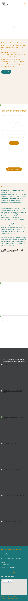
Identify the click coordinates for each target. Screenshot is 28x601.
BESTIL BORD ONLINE (14, 169)
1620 (2, 555)
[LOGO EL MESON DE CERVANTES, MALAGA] (14, 428)
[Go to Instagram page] (5, 27)
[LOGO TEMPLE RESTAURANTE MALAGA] (14, 507)
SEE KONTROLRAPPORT (7, 576)
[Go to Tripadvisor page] (22, 27)
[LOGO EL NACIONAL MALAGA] (14, 533)
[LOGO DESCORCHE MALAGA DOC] (14, 481)
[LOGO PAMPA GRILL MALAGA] (14, 455)
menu (14, 143)
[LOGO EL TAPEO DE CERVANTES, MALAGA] (14, 402)
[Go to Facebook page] (14, 27)
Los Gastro (15, 598)
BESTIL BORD (6, 71)
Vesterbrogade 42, (6, 553)
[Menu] (25, 4)
